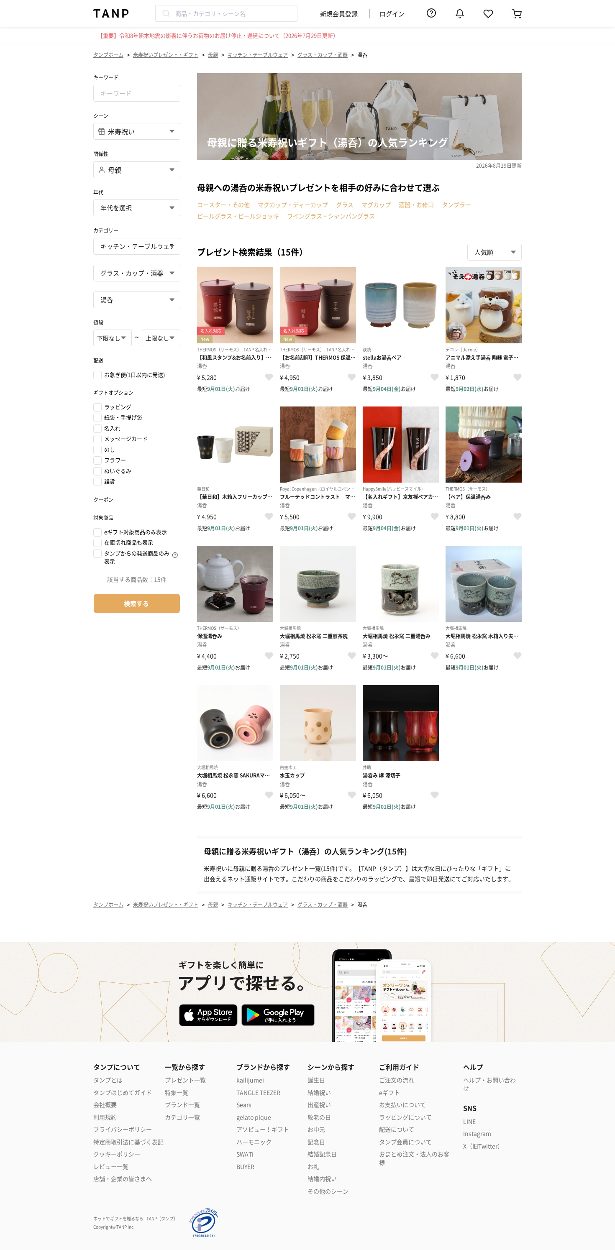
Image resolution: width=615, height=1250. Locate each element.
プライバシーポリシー (122, 1129)
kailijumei (250, 1080)
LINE (469, 1121)
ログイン (392, 13)
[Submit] (165, 13)
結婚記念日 (322, 1154)
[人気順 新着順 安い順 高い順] (494, 252)
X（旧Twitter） (483, 1146)
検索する (136, 603)
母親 (213, 54)
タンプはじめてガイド (122, 1093)
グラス (345, 204)
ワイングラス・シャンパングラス (331, 216)
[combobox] (226, 13)
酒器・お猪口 (416, 204)
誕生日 (316, 1080)
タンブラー (456, 204)
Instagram (477, 1134)
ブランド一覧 (182, 1105)
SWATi (245, 1154)
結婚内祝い (322, 1179)
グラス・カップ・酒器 (322, 54)
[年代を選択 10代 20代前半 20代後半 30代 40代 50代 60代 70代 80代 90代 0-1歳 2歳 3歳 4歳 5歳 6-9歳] (136, 207)
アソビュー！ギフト (262, 1129)
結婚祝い (319, 1093)
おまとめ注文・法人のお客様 (414, 1158)
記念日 (316, 1142)
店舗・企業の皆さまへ (122, 1179)
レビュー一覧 (110, 1167)
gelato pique (253, 1117)
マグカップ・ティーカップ (293, 204)
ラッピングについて (405, 1117)
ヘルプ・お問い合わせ (489, 1084)
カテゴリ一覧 (182, 1117)
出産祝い (319, 1105)
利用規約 (105, 1117)
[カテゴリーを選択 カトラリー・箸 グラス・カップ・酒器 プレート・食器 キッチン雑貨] (136, 273)
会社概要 (105, 1105)
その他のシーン (328, 1191)
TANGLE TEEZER (258, 1093)
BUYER (245, 1167)
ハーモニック (254, 1142)
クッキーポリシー (116, 1154)
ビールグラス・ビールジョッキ (238, 216)
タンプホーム (108, 54)
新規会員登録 (339, 13)
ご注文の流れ (396, 1080)
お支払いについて (402, 1105)
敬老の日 (319, 1117)
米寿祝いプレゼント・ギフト (165, 54)
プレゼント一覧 (185, 1080)
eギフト (389, 1093)
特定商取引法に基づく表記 (128, 1142)
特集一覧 (176, 1093)
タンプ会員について (405, 1142)
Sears (243, 1105)
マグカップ (376, 204)
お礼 (313, 1167)
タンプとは (108, 1080)
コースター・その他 (223, 204)
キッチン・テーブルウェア (258, 54)
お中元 (316, 1129)
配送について (396, 1129)
